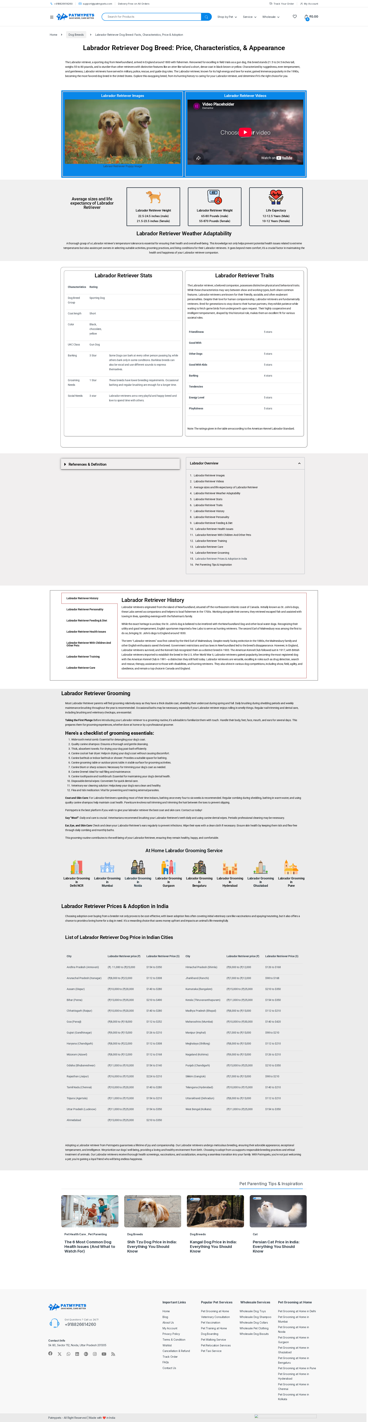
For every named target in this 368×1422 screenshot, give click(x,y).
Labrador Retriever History (209, 511)
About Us (168, 1322)
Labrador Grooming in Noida (138, 882)
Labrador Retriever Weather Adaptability (217, 493)
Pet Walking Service (213, 1339)
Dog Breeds (76, 34)
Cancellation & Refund (176, 1351)
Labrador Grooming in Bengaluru (199, 882)
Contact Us (169, 1368)
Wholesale (269, 16)
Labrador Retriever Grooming (212, 552)
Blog (165, 1317)
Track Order (170, 1356)
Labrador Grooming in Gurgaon (168, 882)
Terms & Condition (174, 1339)
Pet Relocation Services (216, 1345)
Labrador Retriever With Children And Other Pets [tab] (89, 644)
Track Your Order (284, 3)
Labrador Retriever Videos (209, 481)
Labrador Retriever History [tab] (82, 598)
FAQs (166, 1362)
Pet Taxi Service (211, 1351)
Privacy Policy (171, 1333)
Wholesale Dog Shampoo (255, 1317)
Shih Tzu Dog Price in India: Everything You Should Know (152, 1246)
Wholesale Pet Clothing (254, 1328)
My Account (311, 3)
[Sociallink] (50, 1353)
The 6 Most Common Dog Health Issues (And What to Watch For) (89, 1246)
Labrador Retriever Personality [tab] (85, 609)
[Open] (53, 16)
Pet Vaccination (210, 1322)
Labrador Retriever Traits (208, 505)
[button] (120, 464)
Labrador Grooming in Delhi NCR (76, 882)
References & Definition (88, 464)
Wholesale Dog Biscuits (254, 1333)
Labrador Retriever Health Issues (214, 528)
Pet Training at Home (214, 1328)
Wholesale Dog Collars (254, 1322)
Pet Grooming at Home (215, 1311)
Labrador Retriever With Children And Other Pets (223, 534)
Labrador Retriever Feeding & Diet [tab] (87, 620)
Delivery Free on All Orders (134, 3)
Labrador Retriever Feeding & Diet (213, 523)
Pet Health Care (75, 1234)
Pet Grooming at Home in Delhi (297, 1311)
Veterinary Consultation (215, 1317)
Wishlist (167, 1345)
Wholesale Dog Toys (253, 1311)
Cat (255, 1234)
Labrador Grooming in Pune (291, 882)
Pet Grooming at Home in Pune (297, 1368)
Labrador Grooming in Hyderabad (230, 882)
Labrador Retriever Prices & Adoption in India (221, 558)
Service (248, 16)
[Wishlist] (294, 16)
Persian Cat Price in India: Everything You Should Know (276, 1246)
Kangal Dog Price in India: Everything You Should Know (213, 1246)
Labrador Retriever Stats (208, 499)
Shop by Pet (225, 16)
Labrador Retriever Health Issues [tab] (86, 631)
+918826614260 (63, 3)
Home (53, 34)
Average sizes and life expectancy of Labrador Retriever (226, 487)
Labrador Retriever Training (211, 540)
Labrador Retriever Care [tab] (81, 667)
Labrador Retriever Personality (211, 517)
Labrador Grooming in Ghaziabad (260, 882)
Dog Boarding (209, 1333)
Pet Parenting (97, 1234)
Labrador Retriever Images (209, 475)
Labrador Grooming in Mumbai (107, 882)
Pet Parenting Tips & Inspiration (213, 564)
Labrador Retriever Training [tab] (83, 656)
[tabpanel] (212, 635)
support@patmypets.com (97, 3)
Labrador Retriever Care (209, 546)
